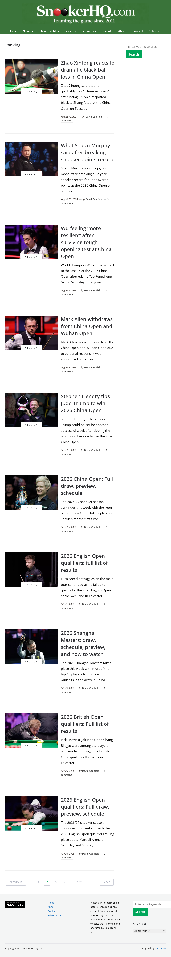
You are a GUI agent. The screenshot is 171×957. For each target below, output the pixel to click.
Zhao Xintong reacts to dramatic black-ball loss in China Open (87, 69)
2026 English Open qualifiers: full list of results (84, 562)
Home (13, 31)
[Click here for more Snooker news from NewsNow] (15, 904)
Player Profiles (49, 31)
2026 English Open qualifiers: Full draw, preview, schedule (85, 806)
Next (106, 882)
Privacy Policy (55, 915)
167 (79, 882)
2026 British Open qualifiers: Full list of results (85, 723)
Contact (137, 31)
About (122, 31)
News (26, 31)
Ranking (31, 91)
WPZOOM (160, 948)
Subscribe (155, 31)
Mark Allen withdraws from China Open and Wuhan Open (87, 326)
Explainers (88, 31)
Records (107, 31)
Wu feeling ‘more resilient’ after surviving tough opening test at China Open (86, 242)
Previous (16, 882)
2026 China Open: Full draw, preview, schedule (87, 485)
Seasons (70, 31)
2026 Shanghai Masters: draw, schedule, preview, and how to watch (83, 643)
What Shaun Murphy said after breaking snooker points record (87, 152)
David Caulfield (94, 116)
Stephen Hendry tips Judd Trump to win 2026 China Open (85, 403)
